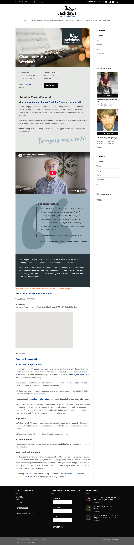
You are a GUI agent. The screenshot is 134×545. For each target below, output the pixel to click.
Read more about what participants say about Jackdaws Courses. (61, 242)
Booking (42, 539)
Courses (33, 20)
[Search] (118, 2)
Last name (56, 507)
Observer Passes (80, 383)
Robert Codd (47, 102)
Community (58, 20)
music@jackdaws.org (78, 375)
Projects (80, 20)
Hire (108, 20)
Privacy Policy (33, 476)
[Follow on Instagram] (103, 2)
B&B (28, 444)
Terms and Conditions (72, 474)
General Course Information (26, 539)
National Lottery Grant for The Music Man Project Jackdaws (104, 498)
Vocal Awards (91, 20)
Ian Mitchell (75, 102)
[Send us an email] (110, 2)
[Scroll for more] (53, 147)
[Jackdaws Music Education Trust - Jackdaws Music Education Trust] (67, 11)
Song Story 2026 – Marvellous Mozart (104, 507)
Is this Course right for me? (28, 364)
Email (55, 516)
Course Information (45, 20)
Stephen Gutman (31, 102)
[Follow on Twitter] (106, 2)
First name (56, 498)
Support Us (70, 20)
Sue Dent (59, 102)
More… (99, 147)
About (26, 20)
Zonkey (116, 540)
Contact (102, 20)
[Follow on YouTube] (113, 2)
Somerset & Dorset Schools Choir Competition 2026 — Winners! (105, 516)
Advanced (27, 85)
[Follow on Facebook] (100, 2)
